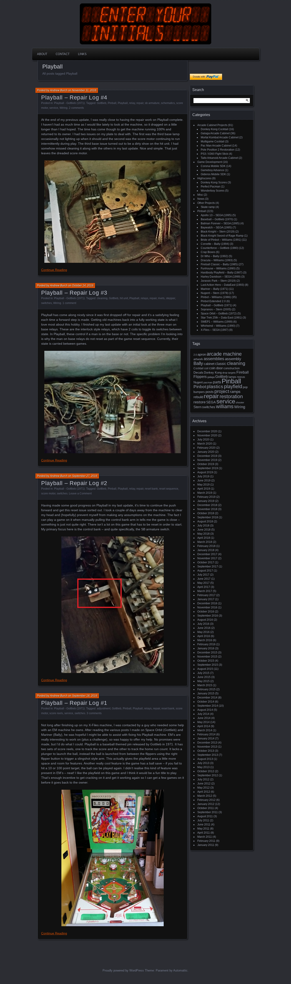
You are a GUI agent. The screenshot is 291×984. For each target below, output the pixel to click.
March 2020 (204, 443)
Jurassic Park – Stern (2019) (218, 280)
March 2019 (204, 492)
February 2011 (206, 840)
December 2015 (207, 652)
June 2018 (204, 529)
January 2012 (205, 804)
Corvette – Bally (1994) (215, 243)
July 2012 (203, 779)
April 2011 (203, 832)
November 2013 (207, 746)
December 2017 (207, 554)
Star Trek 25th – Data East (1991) (221, 317)
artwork (198, 359)
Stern (197, 407)
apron (202, 354)
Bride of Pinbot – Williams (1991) (221, 239)
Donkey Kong (213, 372)
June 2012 (204, 783)
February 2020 (206, 447)
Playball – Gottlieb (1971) (216, 305)
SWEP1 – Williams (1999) (217, 321)
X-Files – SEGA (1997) (214, 329)
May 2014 (203, 722)
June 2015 (204, 677)
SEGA (211, 402)
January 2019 (205, 501)
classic (220, 364)
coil (206, 368)
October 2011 (205, 808)
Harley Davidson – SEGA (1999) (221, 276)
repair (139, 103)
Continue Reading (54, 270)
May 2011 (203, 828)
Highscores (204, 178)
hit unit (124, 298)
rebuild (198, 397)
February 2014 (206, 734)
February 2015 (206, 689)
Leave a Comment (80, 493)
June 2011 (203, 824)
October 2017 (205, 562)
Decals (198, 372)
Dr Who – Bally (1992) (214, 256)
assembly (233, 359)
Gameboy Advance (212, 170)
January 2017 (205, 599)
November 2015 (207, 656)
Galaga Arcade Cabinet (215, 133)
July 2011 (203, 820)
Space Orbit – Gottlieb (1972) (219, 313)
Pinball (112, 103)
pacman (207, 382)
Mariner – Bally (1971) (214, 289)
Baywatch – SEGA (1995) (216, 227)
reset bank (151, 488)
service (53, 107)
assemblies (214, 359)
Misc (200, 194)
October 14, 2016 (82, 285)
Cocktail (198, 368)
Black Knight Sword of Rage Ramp (222, 235)
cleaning (102, 298)
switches (46, 303)
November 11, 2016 (84, 90)
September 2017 (207, 566)
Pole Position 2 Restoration (217, 149)
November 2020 (207, 435)
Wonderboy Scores (212, 190)
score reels (56, 713)
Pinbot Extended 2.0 (213, 301)
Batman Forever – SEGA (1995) (220, 223)
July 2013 (203, 763)
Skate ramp (208, 207)
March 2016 (204, 640)
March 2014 (204, 730)
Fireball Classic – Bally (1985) (219, 264)
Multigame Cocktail (212, 141)
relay (132, 103)
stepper (170, 298)
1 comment (69, 303)
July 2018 (203, 525)
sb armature (152, 103)
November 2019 (207, 460)
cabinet (209, 364)
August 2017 (205, 570)
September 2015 (207, 664)
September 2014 (207, 705)
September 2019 (207, 468)
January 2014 (205, 738)
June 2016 (204, 628)
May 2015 (203, 681)
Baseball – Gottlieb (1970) (217, 219)
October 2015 (205, 660)
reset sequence (168, 488)
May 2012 (203, 787)
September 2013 (207, 754)
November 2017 (207, 558)
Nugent (198, 382)
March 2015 (204, 685)
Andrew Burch (59, 90)
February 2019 (206, 496)
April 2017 (203, 587)
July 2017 (203, 574)
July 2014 (203, 714)
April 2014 (203, 726)
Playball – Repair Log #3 (74, 292)
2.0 (195, 354)
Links (82, 54)
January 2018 (205, 550)
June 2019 (204, 480)
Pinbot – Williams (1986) (216, 297)
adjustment (103, 708)
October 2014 (205, 701)
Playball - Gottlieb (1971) (69, 103)
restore (199, 402)
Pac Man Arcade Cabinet (216, 145)
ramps (235, 392)
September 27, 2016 (84, 476)
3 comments (94, 713)
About (42, 54)
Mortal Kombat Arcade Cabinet (219, 137)
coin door (216, 368)
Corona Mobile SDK (213, 166)
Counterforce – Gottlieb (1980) (219, 248)
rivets (161, 298)
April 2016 (203, 636)
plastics (215, 386)
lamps (232, 377)
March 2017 (204, 591)
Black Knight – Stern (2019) (218, 231)
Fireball (242, 372)
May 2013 (203, 767)
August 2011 (205, 816)
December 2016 (207, 603)
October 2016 (205, 611)
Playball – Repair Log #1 (74, 703)
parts (217, 382)
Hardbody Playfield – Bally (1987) (221, 272)
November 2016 (207, 607)
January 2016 (205, 648)
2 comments (76, 107)
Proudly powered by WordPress (123, 970)
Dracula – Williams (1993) (217, 260)
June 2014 (204, 718)
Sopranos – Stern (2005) (216, 309)
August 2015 (205, 668)
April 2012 (203, 791)
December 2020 (207, 431)
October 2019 (205, 464)
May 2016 (203, 632)
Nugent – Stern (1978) (214, 293)
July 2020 (203, 439)
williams (224, 406)
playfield (233, 386)
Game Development (209, 162)
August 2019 (205, 472)
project (221, 391)
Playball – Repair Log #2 (74, 483)
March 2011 (204, 836)
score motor (48, 493)
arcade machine (224, 354)
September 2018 (207, 517)
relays (144, 298)
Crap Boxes (208, 252)
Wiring (64, 107)
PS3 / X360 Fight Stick (214, 153)
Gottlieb (101, 103)
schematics (168, 103)
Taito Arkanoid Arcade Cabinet (219, 157)
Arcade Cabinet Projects (212, 125)
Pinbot (199, 386)
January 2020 (205, 451)
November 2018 (207, 509)
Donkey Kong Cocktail (214, 129)
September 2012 (207, 775)
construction (231, 368)
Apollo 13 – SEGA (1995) (216, 215)
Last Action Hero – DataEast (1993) (222, 284)
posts (210, 392)
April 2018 (203, 537)
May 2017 (203, 582)
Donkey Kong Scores (214, 182)
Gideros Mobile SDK (213, 174)
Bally (198, 363)
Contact (63, 54)
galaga (211, 377)
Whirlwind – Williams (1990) (218, 325)
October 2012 (205, 771)
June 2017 (204, 578)
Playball (123, 103)
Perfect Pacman (210, 186)
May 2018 (203, 533)
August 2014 (205, 709)
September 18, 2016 (84, 695)
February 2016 (206, 644)
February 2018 (206, 546)
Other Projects (206, 203)
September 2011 (207, 812)
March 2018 (204, 542)
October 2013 (205, 750)
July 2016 (203, 623)
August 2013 (205, 759)
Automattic (180, 970)
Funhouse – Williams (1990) (218, 268)
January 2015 (205, 693)
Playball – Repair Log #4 (74, 97)
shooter (240, 402)
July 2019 (203, 476)
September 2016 (207, 615)
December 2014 (207, 697)
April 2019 (203, 488)
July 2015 (203, 673)
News (200, 198)
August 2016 (205, 619)
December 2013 (207, 742)
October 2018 (205, 513)
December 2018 (207, 505)
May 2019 (203, 484)
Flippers (200, 377)
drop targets (229, 372)
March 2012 (204, 795)
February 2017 (206, 595)
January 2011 (205, 845)
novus (241, 377)
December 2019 (207, 456)
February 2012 (206, 800)
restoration (231, 396)
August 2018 (205, 521)
